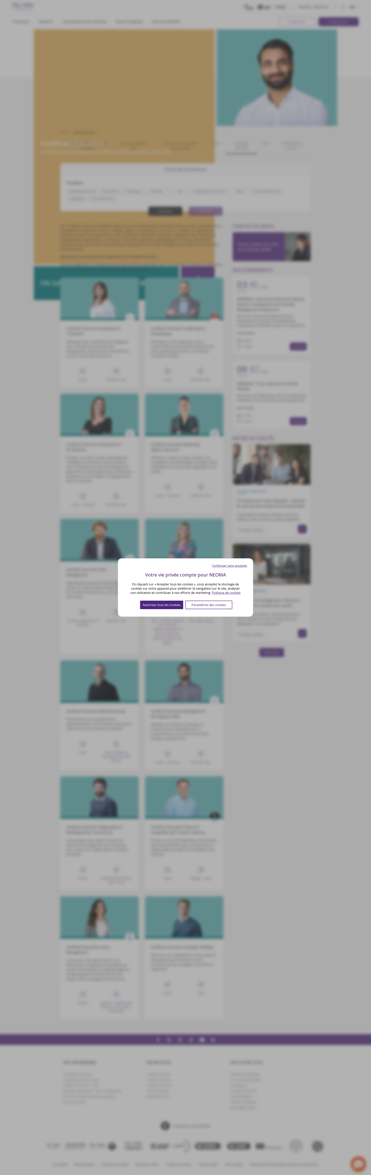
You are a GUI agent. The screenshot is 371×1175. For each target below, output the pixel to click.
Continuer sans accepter (229, 566)
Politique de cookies (226, 593)
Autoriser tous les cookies (161, 605)
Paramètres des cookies (208, 605)
